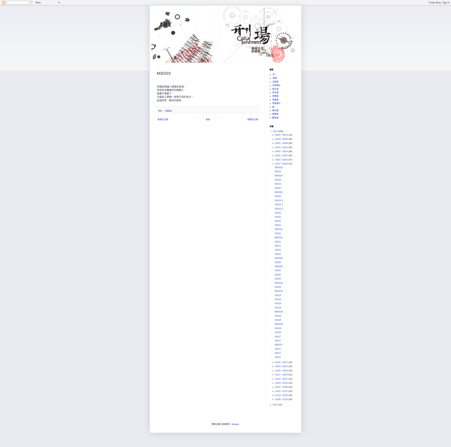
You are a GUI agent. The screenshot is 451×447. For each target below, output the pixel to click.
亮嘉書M (276, 103)
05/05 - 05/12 (281, 135)
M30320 (279, 258)
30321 (278, 225)
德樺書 (275, 114)
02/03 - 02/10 (281, 383)
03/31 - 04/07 (281, 155)
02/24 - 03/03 (281, 370)
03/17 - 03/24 (281, 164)
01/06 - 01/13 (281, 399)
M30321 (279, 229)
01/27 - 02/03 (281, 387)
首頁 (208, 119)
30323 (278, 171)
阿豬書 (275, 96)
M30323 (279, 167)
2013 (275, 131)
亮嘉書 (275, 100)
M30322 (279, 192)
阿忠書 (275, 92)
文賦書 (275, 82)
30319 (278, 287)
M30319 (279, 283)
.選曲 (274, 78)
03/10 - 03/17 (281, 362)
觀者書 (275, 118)
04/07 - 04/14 (281, 151)
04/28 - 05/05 (281, 139)
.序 (273, 74)
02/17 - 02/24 (281, 374)
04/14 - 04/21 (281, 147)
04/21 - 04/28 (281, 143)
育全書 (275, 89)
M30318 (279, 312)
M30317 (279, 344)
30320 (278, 262)
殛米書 (275, 110)
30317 (278, 336)
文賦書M (168, 111)
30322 (278, 188)
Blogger (235, 424)
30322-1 (279, 209)
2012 (275, 404)
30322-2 (279, 204)
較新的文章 (163, 119)
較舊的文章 (253, 119)
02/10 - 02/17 (281, 379)
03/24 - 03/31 (281, 160)
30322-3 (279, 200)
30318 (278, 316)
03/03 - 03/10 (281, 366)
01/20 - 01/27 (281, 391)
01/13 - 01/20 (281, 395)
